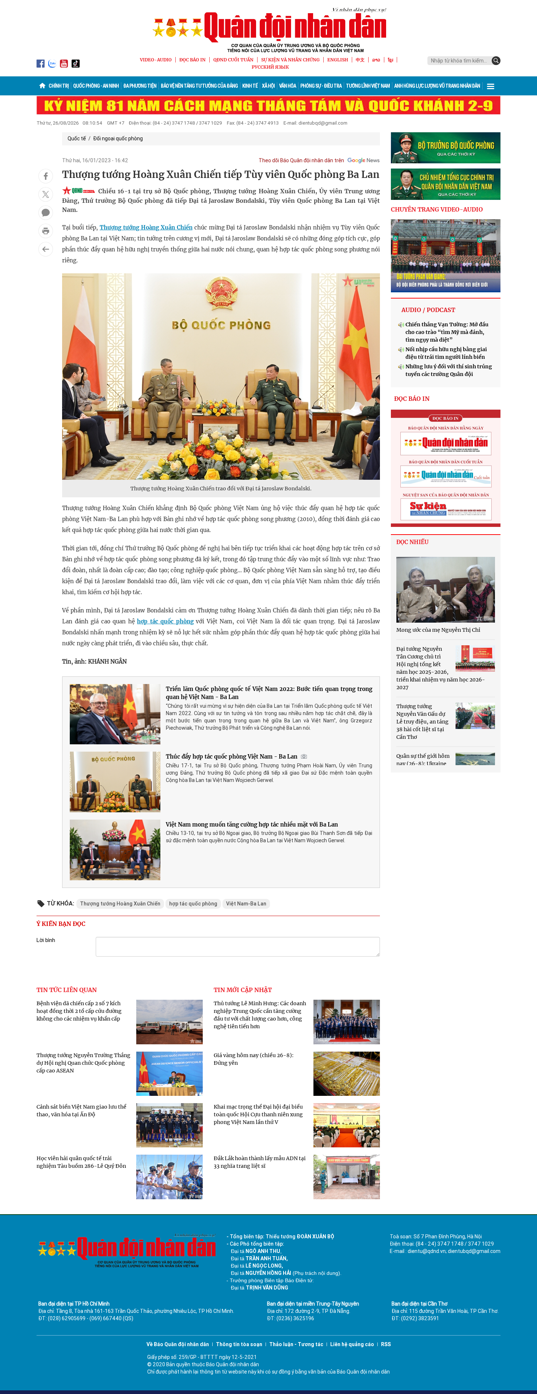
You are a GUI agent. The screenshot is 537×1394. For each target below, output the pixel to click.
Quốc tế (77, 138)
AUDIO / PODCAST (428, 310)
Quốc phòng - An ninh (96, 86)
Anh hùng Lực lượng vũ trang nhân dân (437, 86)
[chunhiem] (445, 184)
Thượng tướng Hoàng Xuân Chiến (146, 227)
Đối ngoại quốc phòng (118, 138)
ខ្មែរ (390, 59)
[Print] (45, 231)
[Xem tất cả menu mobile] (491, 86)
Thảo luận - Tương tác (296, 1344)
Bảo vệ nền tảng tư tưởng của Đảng (199, 86)
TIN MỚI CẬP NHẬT (243, 990)
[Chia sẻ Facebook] (45, 176)
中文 (360, 59)
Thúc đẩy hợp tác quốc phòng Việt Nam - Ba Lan (231, 756)
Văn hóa (287, 86)
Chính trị (59, 86)
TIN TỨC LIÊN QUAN (67, 990)
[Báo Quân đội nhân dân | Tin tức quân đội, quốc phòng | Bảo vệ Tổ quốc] (268, 30)
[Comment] (45, 212)
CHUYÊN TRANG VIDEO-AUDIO (437, 209)
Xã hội (268, 86)
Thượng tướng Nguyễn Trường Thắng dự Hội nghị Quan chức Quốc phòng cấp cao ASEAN (83, 1063)
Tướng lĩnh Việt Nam (368, 86)
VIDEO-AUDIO (156, 59)
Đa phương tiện (139, 86)
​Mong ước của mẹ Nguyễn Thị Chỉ (438, 630)
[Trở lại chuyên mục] (45, 249)
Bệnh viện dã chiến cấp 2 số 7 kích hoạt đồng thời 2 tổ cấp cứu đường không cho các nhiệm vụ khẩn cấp (79, 1011)
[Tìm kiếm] (496, 60)
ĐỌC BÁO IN (192, 59)
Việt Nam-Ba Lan (246, 903)
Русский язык (270, 67)
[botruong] (445, 148)
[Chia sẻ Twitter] (45, 194)
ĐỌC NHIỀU (412, 542)
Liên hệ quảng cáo (352, 1344)
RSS (386, 1344)
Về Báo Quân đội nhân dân (177, 1344)
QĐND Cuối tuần (233, 59)
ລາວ (376, 59)
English (337, 59)
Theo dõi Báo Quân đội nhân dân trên (301, 160)
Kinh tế (250, 86)
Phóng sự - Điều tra (321, 86)
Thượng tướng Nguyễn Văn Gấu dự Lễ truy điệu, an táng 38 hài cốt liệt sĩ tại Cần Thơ (422, 721)
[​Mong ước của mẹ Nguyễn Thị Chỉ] (445, 590)
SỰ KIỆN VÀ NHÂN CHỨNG (290, 59)
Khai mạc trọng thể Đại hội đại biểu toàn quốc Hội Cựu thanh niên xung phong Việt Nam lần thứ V (258, 1114)
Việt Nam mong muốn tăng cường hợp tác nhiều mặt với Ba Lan (252, 824)
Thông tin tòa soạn (239, 1344)
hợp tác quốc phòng (165, 621)
